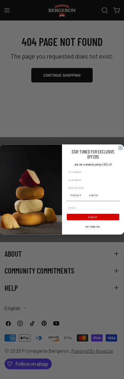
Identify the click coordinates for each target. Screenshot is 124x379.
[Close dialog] (120, 148)
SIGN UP (92, 216)
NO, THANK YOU (93, 227)
